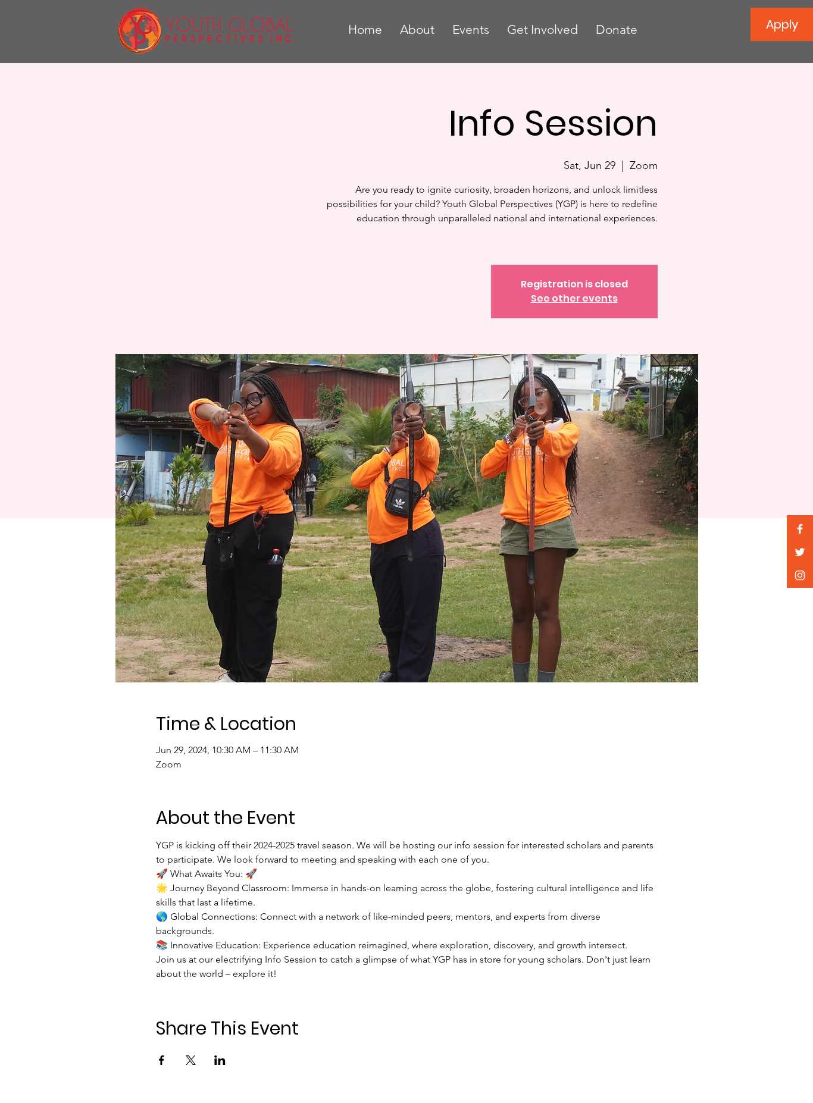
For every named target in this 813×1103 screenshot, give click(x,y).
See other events (574, 298)
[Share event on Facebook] (161, 1060)
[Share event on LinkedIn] (220, 1060)
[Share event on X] (190, 1060)
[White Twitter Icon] (799, 552)
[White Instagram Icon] (799, 575)
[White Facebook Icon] (799, 528)
